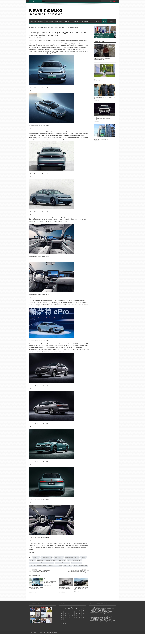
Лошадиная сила (34, 563)
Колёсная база (77, 560)
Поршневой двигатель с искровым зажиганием (43, 565)
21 (76, 615)
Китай (69, 560)
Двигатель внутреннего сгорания (46, 560)
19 (68, 615)
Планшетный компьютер (62, 563)
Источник (31, 552)
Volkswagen (36, 557)
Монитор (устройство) (47, 563)
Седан (60, 565)
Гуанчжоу (83, 557)
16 (83, 613)
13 (72, 613)
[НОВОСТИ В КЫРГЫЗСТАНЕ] (46, 15)
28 (76, 617)
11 (65, 613)
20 (72, 615)
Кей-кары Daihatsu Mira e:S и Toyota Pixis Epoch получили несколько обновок (36, 589)
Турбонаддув (67, 565)
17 (61, 615)
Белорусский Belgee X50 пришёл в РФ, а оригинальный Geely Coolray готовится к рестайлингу (102, 118)
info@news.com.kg (108, 621)
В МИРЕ (111, 21)
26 (68, 617)
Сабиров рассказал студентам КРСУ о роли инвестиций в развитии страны (41, 571)
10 (61, 613)
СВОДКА (40, 21)
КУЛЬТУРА (67, 21)
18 (65, 615)
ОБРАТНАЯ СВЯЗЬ (64, 627)
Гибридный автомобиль (72, 557)
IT (93, 21)
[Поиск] (111, 1)
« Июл (61, 620)
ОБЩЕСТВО (49, 21)
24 (61, 617)
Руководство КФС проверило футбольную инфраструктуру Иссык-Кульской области (102, 35)
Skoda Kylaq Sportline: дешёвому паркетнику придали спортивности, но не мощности (65, 589)
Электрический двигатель (80, 565)
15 (79, 613)
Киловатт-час (61, 560)
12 (68, 613)
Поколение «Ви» (76, 563)
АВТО (104, 21)
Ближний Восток (58, 557)
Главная (33, 21)
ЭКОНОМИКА (86, 21)
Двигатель (32, 560)
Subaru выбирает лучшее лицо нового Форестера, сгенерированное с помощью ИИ (77, 571)
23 (83, 615)
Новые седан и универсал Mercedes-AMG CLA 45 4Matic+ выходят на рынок (81, 588)
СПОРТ (98, 21)
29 (79, 617)
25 (65, 617)
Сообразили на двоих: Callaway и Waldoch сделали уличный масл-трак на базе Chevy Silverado (50, 581)
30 (83, 617)
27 (72, 617)
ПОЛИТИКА (76, 21)
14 (76, 613)
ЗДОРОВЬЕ (58, 21)
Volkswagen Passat (46, 557)
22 (79, 615)
